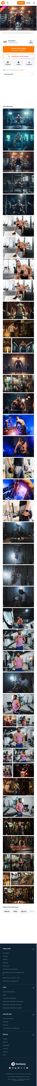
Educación (6, 1035)
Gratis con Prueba (18, 49)
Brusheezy (6, 1022)
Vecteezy (5, 1026)
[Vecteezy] (3, 3)
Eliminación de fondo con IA (11, 1047)
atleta (15, 981)
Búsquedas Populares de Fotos (12, 1074)
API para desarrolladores (10, 1039)
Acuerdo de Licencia (9, 1061)
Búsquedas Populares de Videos (12, 1077)
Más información (8, 73)
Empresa (5, 1032)
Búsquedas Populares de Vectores (13, 1071)
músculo (7, 981)
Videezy (5, 1029)
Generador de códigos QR (10, 1050)
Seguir (31, 42)
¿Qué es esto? (20, 70)
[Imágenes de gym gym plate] (10, 735)
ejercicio (23, 981)
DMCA (5, 1064)
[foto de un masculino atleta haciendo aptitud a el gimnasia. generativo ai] (18, 118)
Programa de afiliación (9, 1068)
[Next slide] (30, 981)
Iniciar (28, 3)
